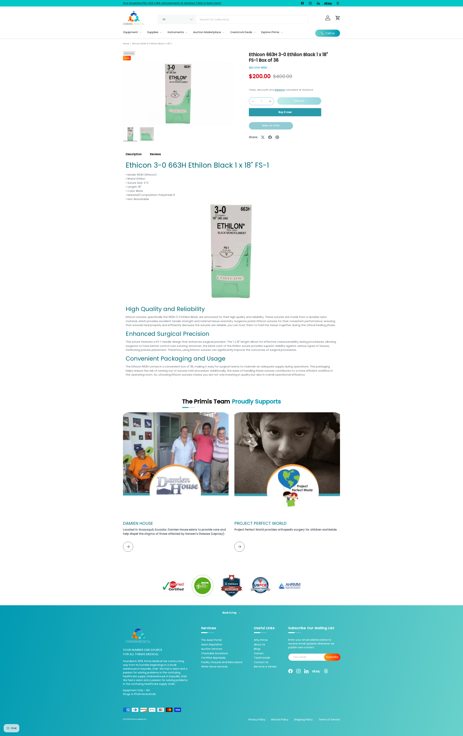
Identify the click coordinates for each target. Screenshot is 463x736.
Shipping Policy (303, 719)
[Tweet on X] (262, 137)
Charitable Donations (214, 653)
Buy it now (285, 112)
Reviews (155, 154)
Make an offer (271, 126)
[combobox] (233, 19)
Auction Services (211, 649)
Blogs (257, 649)
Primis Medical (138, 719)
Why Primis (261, 640)
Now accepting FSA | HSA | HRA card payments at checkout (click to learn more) (172, 3)
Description (134, 154)
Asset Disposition (211, 644)
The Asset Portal (211, 640)
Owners (259, 653)
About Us (259, 644)
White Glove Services (214, 666)
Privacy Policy (257, 719)
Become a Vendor (265, 666)
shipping (280, 90)
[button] (338, 18)
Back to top (229, 612)
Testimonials (262, 658)
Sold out (299, 101)
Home (126, 44)
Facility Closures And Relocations (221, 662)
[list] (177, 93)
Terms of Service (329, 719)
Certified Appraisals (213, 658)
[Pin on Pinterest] (277, 137)
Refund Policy (279, 719)
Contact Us (261, 662)
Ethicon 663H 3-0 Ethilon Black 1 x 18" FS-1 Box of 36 (152, 44)
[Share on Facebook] (270, 137)
